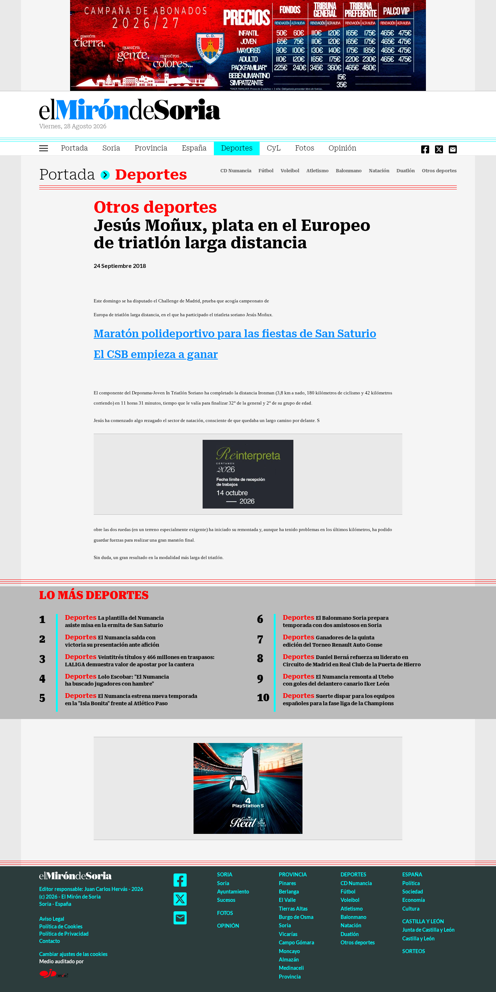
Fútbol (266, 170)
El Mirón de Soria (130, 111)
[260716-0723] (248, 787)
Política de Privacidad (64, 934)
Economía (413, 900)
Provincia (151, 148)
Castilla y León (423, 921)
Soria (111, 148)
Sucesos (226, 900)
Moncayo (289, 951)
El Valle (287, 900)
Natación (379, 170)
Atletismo (317, 170)
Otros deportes (439, 170)
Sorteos (413, 951)
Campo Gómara (296, 942)
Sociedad (412, 891)
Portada (74, 148)
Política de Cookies (60, 926)
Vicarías (288, 934)
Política (411, 883)
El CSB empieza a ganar (156, 355)
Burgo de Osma (296, 917)
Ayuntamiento (233, 891)
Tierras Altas (293, 908)
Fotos (304, 148)
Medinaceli (291, 968)
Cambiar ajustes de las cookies (73, 954)
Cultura (410, 908)
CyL (274, 148)
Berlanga (289, 891)
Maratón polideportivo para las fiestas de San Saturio (235, 334)
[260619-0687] (248, 473)
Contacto (49, 941)
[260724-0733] (248, 44)
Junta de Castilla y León (428, 930)
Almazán (289, 959)
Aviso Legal (51, 919)
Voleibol (290, 170)
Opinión (342, 148)
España (194, 148)
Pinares (287, 883)
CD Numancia (235, 170)
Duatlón (406, 170)
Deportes (236, 148)
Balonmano (349, 170)
